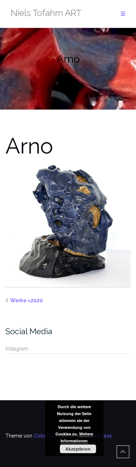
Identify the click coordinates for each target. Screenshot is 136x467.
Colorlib (43, 436)
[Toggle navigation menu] (123, 14)
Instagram (16, 349)
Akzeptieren (77, 449)
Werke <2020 (26, 300)
